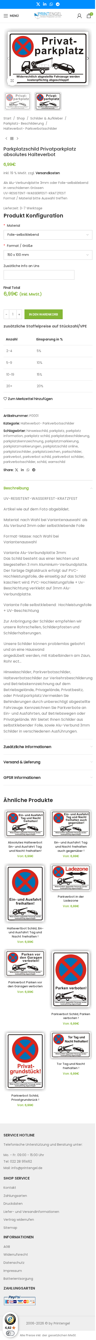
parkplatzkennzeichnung (23, 441)
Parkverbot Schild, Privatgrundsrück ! (25, 1098)
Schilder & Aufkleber (46, 118)
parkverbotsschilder (19, 461)
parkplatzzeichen (46, 451)
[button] (8, 58)
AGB (6, 1246)
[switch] (10, 1333)
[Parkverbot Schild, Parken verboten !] (71, 979)
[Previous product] (6, 139)
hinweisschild (37, 430)
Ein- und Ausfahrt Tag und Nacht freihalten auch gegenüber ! (70, 846)
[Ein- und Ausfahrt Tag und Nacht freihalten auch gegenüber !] (71, 824)
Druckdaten (13, 1203)
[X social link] (38, 4)
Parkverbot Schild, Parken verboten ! (70, 1016)
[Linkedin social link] (45, 4)
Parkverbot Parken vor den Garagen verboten (25, 984)
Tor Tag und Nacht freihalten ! (71, 1066)
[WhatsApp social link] (51, 4)
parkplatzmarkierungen (22, 446)
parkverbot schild (37, 456)
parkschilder (72, 451)
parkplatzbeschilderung (70, 436)
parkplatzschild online (60, 446)
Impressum (12, 1270)
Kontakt (9, 1187)
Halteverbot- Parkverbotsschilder (30, 128)
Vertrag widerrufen (18, 1219)
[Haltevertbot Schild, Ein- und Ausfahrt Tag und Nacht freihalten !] (25, 894)
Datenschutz (13, 1262)
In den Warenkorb (43, 314)
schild (41, 461)
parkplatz (56, 430)
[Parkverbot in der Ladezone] (71, 878)
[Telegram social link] (57, 4)
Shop (21, 118)
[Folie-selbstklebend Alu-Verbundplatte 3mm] (48, 235)
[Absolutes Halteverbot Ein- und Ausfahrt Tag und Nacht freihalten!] (25, 824)
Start (7, 118)
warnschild (56, 461)
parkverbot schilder (68, 456)
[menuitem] (48, 1188)
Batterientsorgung (18, 1278)
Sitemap (10, 1227)
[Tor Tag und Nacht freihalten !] (71, 1045)
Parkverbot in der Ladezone (71, 899)
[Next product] (17, 139)
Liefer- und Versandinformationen (31, 1211)
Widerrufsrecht (15, 1254)
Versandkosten (48, 173)
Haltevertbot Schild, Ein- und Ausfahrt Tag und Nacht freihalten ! (25, 932)
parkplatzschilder (17, 451)
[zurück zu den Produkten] (12, 139)
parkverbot (12, 456)
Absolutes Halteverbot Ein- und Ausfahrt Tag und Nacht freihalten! (25, 846)
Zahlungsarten (15, 1195)
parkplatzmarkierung (62, 441)
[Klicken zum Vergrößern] (12, 80)
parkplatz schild (37, 436)
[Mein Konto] (79, 15)
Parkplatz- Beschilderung (23, 123)
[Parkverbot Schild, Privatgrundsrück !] (25, 1061)
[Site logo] (48, 15)
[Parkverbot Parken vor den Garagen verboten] (25, 963)
